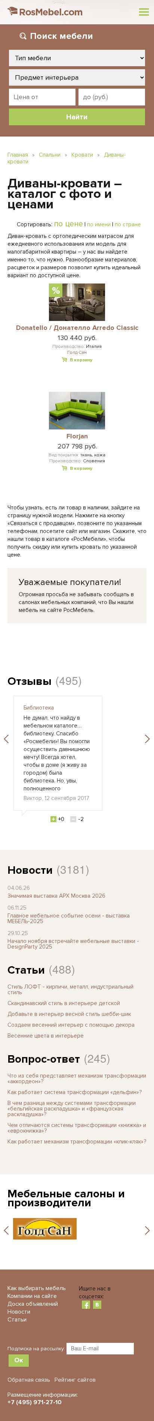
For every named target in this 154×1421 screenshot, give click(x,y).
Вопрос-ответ (43, 1059)
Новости (30, 870)
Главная (17, 154)
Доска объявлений (32, 1304)
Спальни (50, 154)
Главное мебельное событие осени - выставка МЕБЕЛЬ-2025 (68, 918)
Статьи (26, 970)
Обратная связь (28, 1380)
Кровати (82, 154)
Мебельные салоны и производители (66, 1198)
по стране (128, 224)
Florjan (77, 437)
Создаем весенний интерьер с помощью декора (71, 1025)
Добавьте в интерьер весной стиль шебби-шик (69, 1014)
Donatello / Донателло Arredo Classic (77, 328)
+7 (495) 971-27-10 (34, 1402)
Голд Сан (77, 352)
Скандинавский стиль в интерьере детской (63, 1003)
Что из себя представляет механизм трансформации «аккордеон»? (76, 1078)
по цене (68, 224)
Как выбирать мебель (36, 1288)
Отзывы (29, 681)
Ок (18, 1360)
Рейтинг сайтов (75, 1380)
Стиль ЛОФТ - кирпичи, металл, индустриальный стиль (70, 989)
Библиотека (39, 707)
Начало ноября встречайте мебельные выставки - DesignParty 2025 (73, 944)
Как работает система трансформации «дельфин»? (74, 1092)
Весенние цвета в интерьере (45, 1035)
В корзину (81, 360)
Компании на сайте (32, 1296)
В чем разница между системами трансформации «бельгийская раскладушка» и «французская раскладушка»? (71, 1109)
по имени (99, 224)
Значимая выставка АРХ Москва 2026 (56, 895)
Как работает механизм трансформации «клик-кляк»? (76, 1141)
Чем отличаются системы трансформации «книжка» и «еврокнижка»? (76, 1128)
